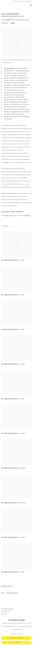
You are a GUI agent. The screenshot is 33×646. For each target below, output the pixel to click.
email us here (9, 215)
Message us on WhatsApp (22, 1)
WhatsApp (27, 215)
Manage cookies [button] (16, 633)
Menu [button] (30, 5)
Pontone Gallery (7, 5)
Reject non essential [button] (16, 638)
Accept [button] (16, 642)
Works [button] (12, 23)
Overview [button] (4, 23)
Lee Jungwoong (9, 68)
